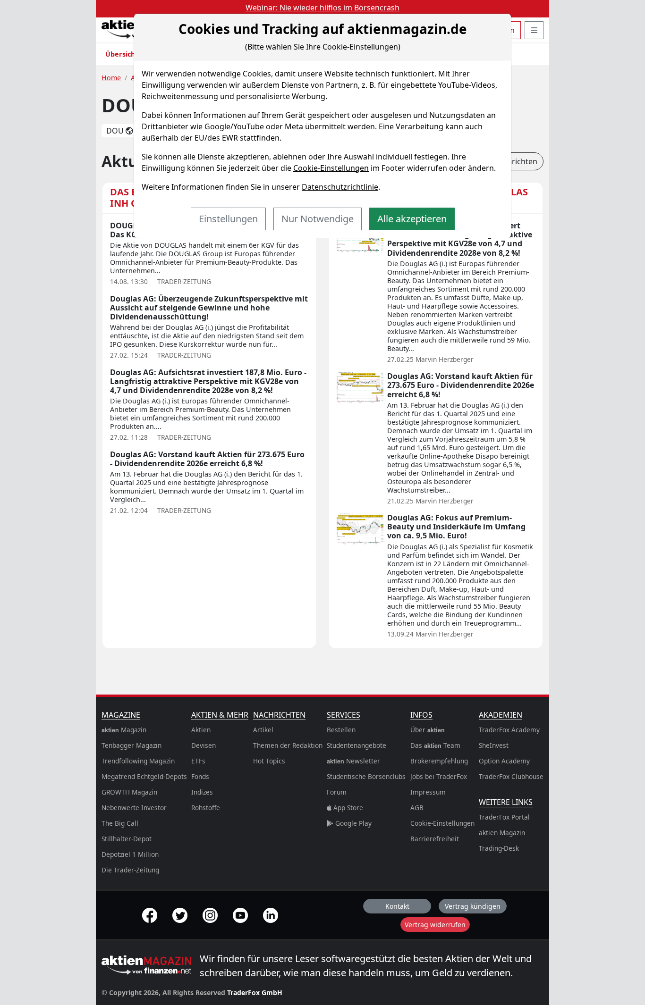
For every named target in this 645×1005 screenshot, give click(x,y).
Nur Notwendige (317, 218)
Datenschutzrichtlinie (340, 187)
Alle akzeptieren (412, 218)
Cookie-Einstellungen (331, 168)
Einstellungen (228, 218)
